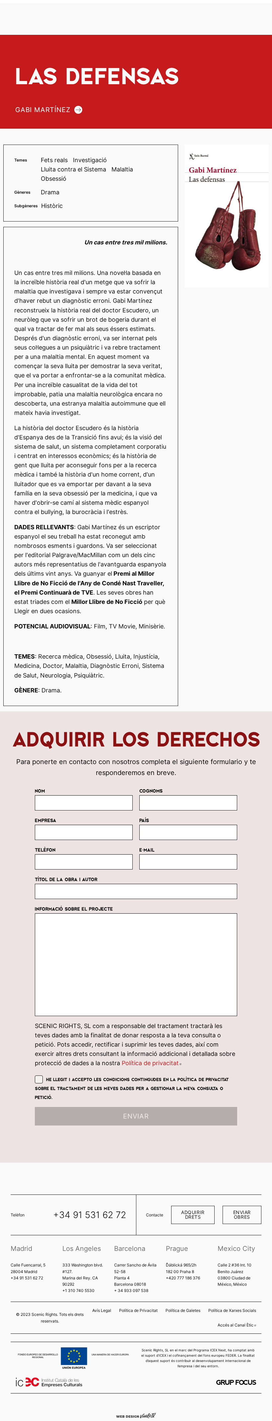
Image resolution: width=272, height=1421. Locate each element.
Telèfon (45, 849)
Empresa (45, 820)
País (144, 820)
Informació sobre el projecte (74, 908)
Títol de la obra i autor (66, 879)
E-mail (147, 849)
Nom (40, 790)
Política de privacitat (151, 1063)
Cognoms (151, 790)
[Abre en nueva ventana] (236, 1382)
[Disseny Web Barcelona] (136, 1415)
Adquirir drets (193, 1214)
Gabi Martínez (42, 110)
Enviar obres (242, 1214)
